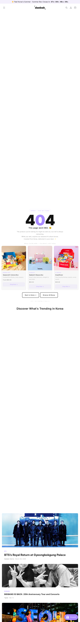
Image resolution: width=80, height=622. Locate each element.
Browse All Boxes (49, 295)
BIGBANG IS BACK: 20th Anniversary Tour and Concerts (40, 582)
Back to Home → (30, 295)
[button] (4, 8)
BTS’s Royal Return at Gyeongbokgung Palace (40, 537)
